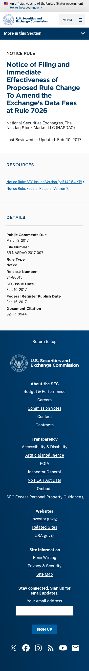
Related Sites (44, 527)
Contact (44, 416)
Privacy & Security (45, 566)
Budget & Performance (44, 391)
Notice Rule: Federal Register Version (35, 189)
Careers (44, 400)
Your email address (44, 601)
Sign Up (44, 629)
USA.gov (42, 535)
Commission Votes (44, 408)
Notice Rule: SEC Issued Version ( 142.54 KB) (44, 182)
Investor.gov (42, 519)
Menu (67, 20)
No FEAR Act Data (44, 480)
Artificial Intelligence (44, 455)
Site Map (44, 574)
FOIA (44, 463)
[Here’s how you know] (44, 6)
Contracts (45, 425)
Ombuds (44, 488)
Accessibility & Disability (44, 447)
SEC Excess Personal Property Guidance (43, 497)
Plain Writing (44, 557)
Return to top (44, 341)
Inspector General (44, 472)
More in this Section (22, 33)
